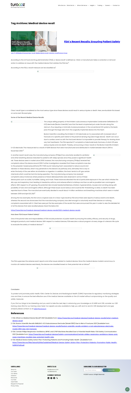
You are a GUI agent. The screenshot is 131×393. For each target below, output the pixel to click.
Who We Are (62, 5)
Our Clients (14, 373)
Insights (92, 5)
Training (99, 5)
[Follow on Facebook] (54, 379)
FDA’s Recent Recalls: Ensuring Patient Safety (92, 41)
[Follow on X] (57, 379)
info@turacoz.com (52, 369)
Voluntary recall (53, 53)
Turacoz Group (62, 53)
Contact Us (116, 5)
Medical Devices (23, 53)
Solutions (13, 376)
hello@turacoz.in (40, 309)
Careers (107, 5)
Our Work (13, 380)
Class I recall (31, 53)
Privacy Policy (15, 386)
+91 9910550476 (52, 371)
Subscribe (111, 370)
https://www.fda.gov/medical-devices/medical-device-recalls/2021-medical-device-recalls (45, 210)
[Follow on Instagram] (51, 379)
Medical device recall (42, 53)
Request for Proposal (17, 384)
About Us (13, 369)
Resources (14, 378)
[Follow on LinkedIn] (48, 379)
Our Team (14, 371)
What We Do (70, 5)
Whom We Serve (82, 5)
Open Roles (14, 382)
